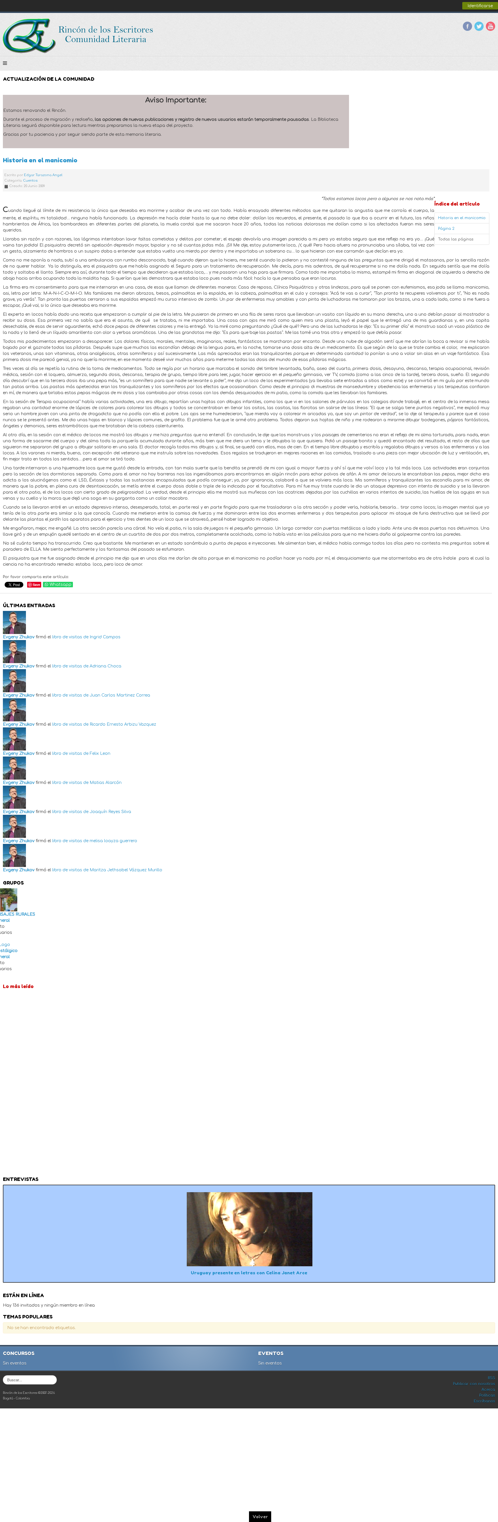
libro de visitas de (70, 637)
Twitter (479, 26)
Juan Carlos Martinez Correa (120, 695)
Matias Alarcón (106, 782)
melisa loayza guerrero (113, 841)
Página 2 (446, 229)
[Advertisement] (249, 1084)
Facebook (467, 26)
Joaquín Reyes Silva (110, 812)
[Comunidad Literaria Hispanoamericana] (78, 36)
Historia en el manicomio (40, 160)
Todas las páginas (456, 239)
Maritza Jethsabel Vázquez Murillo (126, 870)
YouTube (490, 26)
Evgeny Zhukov (19, 637)
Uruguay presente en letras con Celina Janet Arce (249, 1272)
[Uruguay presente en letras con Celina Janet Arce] (249, 1228)
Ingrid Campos (105, 637)
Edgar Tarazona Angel (43, 175)
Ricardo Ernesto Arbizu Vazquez (123, 724)
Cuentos (30, 181)
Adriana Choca (105, 666)
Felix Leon (100, 753)
